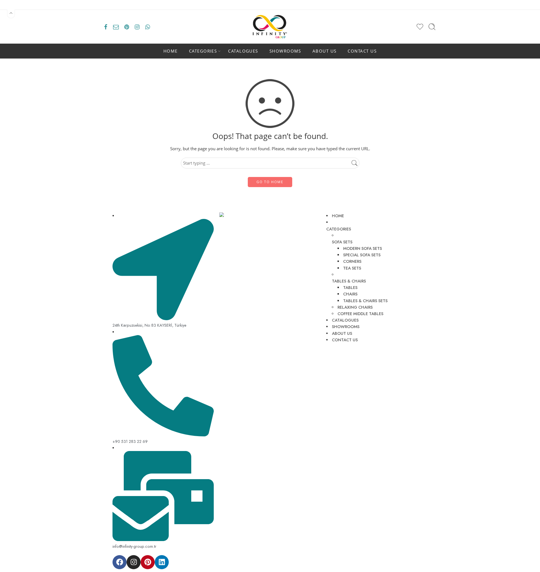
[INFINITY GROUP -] (270, 27)
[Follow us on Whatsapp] (147, 26)
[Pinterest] (148, 562)
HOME (170, 51)
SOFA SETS (342, 242)
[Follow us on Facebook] (105, 26)
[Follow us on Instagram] (137, 26)
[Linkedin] (162, 562)
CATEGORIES (203, 51)
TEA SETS (352, 268)
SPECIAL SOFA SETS (362, 255)
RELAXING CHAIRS (355, 307)
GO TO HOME (270, 182)
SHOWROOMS (285, 51)
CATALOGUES (243, 51)
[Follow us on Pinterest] (126, 26)
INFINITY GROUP (246, 558)
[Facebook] (119, 562)
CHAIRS (350, 294)
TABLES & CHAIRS (349, 281)
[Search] (432, 27)
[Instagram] (134, 562)
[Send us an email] (116, 26)
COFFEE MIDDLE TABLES (360, 314)
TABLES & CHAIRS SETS (365, 301)
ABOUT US (324, 51)
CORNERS (352, 261)
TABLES (350, 287)
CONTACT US (362, 51)
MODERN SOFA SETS (362, 248)
